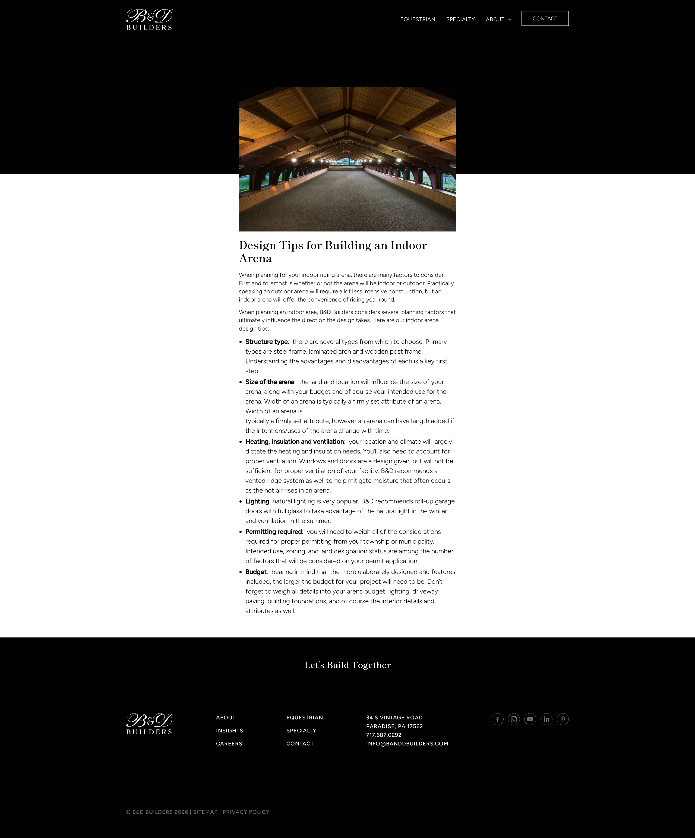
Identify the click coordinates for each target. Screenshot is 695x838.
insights (229, 730)
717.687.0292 (384, 735)
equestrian (417, 19)
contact (545, 18)
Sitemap (205, 812)
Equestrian (304, 717)
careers (229, 743)
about (226, 717)
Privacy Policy (246, 812)
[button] (497, 19)
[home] (149, 19)
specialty (460, 19)
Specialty (301, 730)
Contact (300, 743)
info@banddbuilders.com (407, 743)
